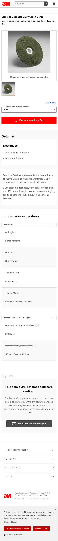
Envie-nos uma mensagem (32, 424)
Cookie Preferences (23, 495)
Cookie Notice (11, 522)
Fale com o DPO (40, 495)
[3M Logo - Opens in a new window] (6, 3)
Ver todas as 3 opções (31, 120)
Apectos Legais (21, 493)
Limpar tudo (50, 103)
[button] (13, 535)
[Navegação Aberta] (54, 4)
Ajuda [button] (8, 477)
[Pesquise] (46, 3)
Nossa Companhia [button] (16, 450)
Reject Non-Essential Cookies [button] (17, 529)
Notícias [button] (10, 459)
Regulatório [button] (12, 468)
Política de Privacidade (39, 493)
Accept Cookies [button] (41, 529)
